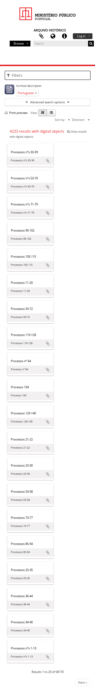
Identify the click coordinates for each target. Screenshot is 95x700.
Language (53, 36)
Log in (81, 36)
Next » (82, 682)
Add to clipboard (47, 161)
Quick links (64, 36)
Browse (19, 43)
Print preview (18, 113)
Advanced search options (47, 102)
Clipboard (41, 36)
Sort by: (60, 120)
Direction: (78, 120)
